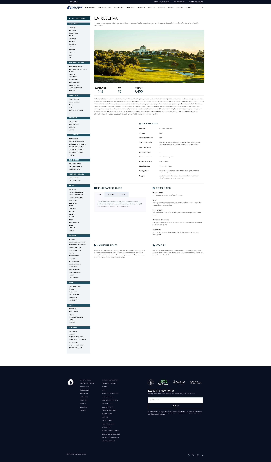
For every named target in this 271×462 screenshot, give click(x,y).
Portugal (105, 386)
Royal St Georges (74, 269)
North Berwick (73, 138)
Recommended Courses (110, 380)
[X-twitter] (193, 455)
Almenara (72, 320)
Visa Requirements (108, 424)
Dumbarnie (72, 41)
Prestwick (72, 74)
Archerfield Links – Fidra (76, 141)
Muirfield (72, 155)
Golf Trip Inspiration (104, 7)
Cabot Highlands (74, 102)
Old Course (72, 27)
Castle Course (73, 33)
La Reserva (72, 322)
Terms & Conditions (108, 441)
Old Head (72, 214)
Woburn (71, 253)
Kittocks (71, 52)
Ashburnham (73, 297)
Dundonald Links (74, 82)
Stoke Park (72, 258)
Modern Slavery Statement (111, 434)
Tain (70, 113)
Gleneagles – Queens (75, 166)
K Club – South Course (76, 197)
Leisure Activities (107, 397)
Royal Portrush (73, 178)
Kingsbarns (72, 38)
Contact (189, 7)
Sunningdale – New (75, 250)
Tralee (71, 206)
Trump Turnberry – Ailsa (76, 66)
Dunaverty (72, 90)
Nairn (70, 104)
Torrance (72, 49)
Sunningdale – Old (75, 247)
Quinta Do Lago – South (76, 336)
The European (73, 203)
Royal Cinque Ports (75, 272)
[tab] (99, 194)
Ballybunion (72, 208)
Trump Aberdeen (74, 124)
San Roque (72, 314)
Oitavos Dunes (73, 342)
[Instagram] (198, 455)
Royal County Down (75, 180)
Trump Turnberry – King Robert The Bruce (78, 70)
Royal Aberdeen (73, 121)
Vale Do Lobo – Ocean (76, 347)
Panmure (71, 46)
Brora (71, 107)
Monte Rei (72, 334)
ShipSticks (105, 417)
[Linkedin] (202, 455)
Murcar (71, 130)
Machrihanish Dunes (75, 88)
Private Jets (141, 7)
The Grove (72, 239)
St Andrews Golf (90, 7)
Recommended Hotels (109, 383)
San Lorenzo (73, 331)
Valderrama (73, 309)
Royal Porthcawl (74, 294)
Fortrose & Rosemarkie (76, 110)
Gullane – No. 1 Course (76, 147)
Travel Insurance (108, 420)
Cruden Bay (72, 127)
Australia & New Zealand (110, 393)
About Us (170, 7)
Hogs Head (72, 217)
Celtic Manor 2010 (74, 286)
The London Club (74, 261)
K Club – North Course (76, 195)
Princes (71, 275)
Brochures (161, 7)
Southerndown (73, 300)
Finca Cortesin (73, 311)
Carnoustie (72, 44)
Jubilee (71, 35)
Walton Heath (73, 266)
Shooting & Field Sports (110, 400)
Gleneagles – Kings (75, 163)
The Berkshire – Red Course (77, 242)
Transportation (107, 403)
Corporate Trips (107, 407)
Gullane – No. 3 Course (76, 152)
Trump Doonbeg (74, 222)
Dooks (71, 219)
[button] (202, 7)
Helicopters (151, 7)
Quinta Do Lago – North (76, 345)
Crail (70, 55)
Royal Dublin (73, 200)
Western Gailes (73, 79)
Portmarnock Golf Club (76, 192)
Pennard (71, 289)
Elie (70, 57)
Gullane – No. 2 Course (76, 149)
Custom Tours (118, 7)
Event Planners (107, 414)
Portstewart (72, 189)
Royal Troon (73, 77)
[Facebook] (188, 455)
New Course (72, 30)
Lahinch (71, 230)
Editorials (180, 7)
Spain (103, 390)
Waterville (72, 211)
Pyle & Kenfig (73, 292)
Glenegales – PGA (74, 169)
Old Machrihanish (74, 85)
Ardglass (72, 228)
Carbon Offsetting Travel (110, 430)
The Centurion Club (75, 264)
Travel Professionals (109, 410)
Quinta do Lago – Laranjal (77, 339)
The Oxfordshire (74, 255)
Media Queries (106, 427)
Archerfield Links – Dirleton (77, 144)
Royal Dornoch (74, 99)
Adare (71, 225)
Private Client (130, 7)
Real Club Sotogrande (76, 317)
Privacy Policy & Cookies (110, 437)
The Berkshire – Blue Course (77, 244)
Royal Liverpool (74, 277)
